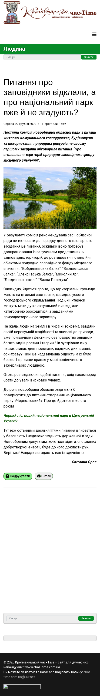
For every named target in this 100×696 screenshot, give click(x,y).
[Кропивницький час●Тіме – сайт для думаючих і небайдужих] (50, 12)
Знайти (88, 57)
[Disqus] (50, 553)
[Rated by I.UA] (50, 686)
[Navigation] (94, 34)
